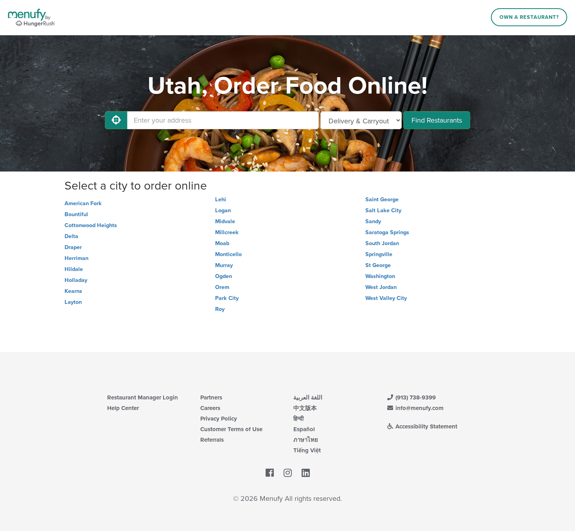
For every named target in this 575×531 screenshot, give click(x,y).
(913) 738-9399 (415, 397)
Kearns (73, 291)
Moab (222, 243)
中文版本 (305, 408)
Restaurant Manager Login (142, 397)
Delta (71, 236)
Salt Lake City (383, 210)
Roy (220, 309)
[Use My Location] (116, 120)
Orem (222, 287)
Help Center (123, 408)
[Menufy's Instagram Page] (288, 473)
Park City (227, 298)
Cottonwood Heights (91, 225)
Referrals (212, 439)
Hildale (74, 269)
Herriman (76, 258)
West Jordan (381, 287)
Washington (380, 276)
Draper (73, 247)
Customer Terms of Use (231, 429)
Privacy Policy (218, 418)
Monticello (228, 254)
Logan (223, 210)
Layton (73, 302)
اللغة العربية (307, 397)
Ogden (223, 276)
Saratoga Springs (387, 232)
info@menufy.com (419, 408)
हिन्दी (298, 418)
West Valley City (386, 298)
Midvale (225, 221)
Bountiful (76, 214)
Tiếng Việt (307, 450)
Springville (378, 254)
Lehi (220, 199)
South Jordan (382, 243)
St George (378, 265)
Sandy (373, 221)
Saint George (382, 199)
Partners (211, 397)
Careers (210, 408)
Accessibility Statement (425, 426)
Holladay (76, 280)
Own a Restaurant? (529, 17)
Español (304, 429)
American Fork (83, 203)
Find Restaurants (436, 120)
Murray (224, 265)
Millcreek (227, 232)
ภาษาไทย (305, 439)
